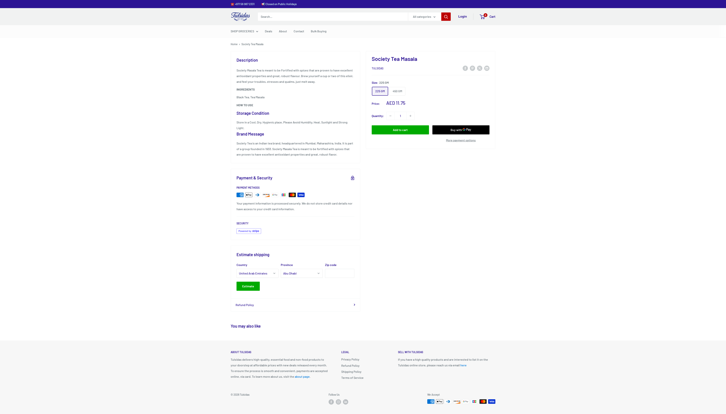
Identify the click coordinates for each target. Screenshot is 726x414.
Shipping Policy (351, 371)
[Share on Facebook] (465, 68)
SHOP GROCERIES (242, 31)
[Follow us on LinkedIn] (345, 402)
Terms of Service (352, 377)
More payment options (461, 140)
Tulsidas (377, 68)
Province (287, 265)
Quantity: (378, 116)
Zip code (331, 265)
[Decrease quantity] (390, 116)
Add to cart (400, 130)
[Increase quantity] (410, 116)
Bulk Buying (319, 31)
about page (302, 376)
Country (242, 265)
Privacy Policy (350, 359)
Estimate (248, 286)
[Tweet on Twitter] (479, 68)
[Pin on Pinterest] (472, 68)
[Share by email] (486, 68)
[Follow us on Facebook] (331, 402)
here (463, 365)
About (283, 31)
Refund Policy (245, 305)
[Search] (446, 16)
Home (234, 44)
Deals (268, 31)
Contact (299, 31)
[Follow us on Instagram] (338, 402)
